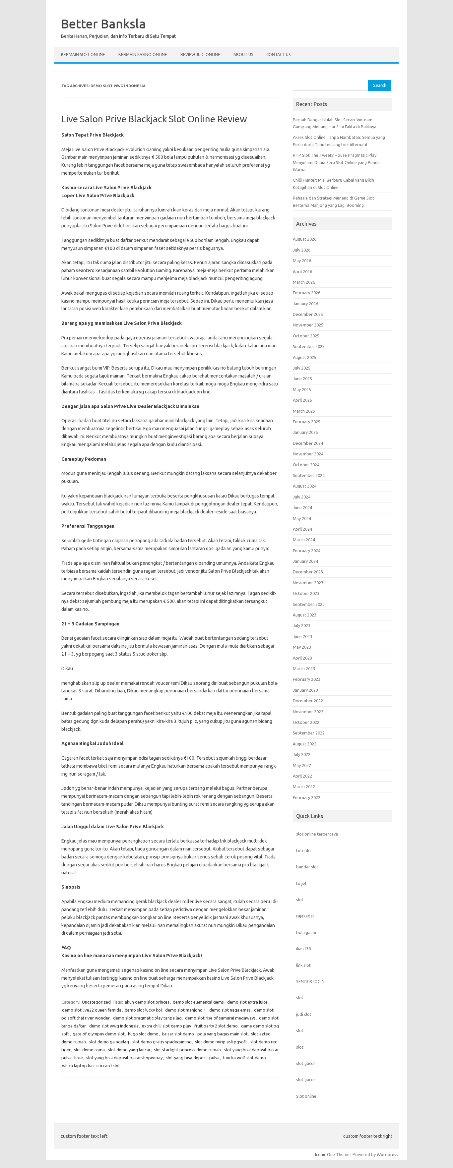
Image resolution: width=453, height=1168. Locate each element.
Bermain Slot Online (83, 54)
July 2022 (301, 754)
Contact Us (278, 54)
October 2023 (306, 593)
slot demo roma (89, 1049)
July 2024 (301, 497)
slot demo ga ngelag (109, 1041)
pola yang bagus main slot (222, 1033)
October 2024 (306, 464)
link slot (303, 965)
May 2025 (302, 389)
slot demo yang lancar (129, 1049)
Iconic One (325, 1154)
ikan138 (303, 948)
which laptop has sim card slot (91, 1065)
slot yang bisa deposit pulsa (193, 1057)
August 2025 (304, 357)
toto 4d (303, 850)
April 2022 (302, 776)
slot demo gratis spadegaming (162, 1041)
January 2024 (305, 561)
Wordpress (387, 1154)
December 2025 (308, 314)
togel (301, 883)
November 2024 (308, 453)
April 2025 (302, 400)
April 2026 (302, 271)
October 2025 (306, 335)
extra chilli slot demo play (166, 1025)
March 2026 (304, 282)
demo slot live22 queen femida (91, 1010)
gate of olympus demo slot (99, 1033)
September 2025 (309, 346)
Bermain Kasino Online (142, 54)
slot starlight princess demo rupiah (187, 1049)
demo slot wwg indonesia (114, 1025)
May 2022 (302, 765)
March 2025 (304, 411)
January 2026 (305, 303)
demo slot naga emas (230, 1010)
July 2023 (301, 625)
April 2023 (302, 658)
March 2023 (304, 668)
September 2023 (309, 604)
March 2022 (304, 786)
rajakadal (305, 915)
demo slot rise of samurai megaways (220, 1018)
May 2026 (302, 260)
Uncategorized (96, 1002)
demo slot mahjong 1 (185, 1010)
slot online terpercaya (317, 834)
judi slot (303, 1014)
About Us (243, 54)
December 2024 (308, 443)
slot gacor (305, 1063)
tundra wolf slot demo (244, 1057)
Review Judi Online (200, 54)
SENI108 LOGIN (310, 981)
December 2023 (308, 571)
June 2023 (302, 636)
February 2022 (306, 797)
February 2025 (306, 421)
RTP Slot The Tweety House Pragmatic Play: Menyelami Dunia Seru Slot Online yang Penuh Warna (336, 162)
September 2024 (309, 475)
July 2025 (301, 368)
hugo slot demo (143, 1033)
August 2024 (304, 486)
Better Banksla (103, 23)
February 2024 (306, 550)
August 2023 (304, 615)
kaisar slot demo (178, 1033)
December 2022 (308, 700)
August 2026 (304, 239)
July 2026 (301, 250)
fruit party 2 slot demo (216, 1025)
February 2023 (306, 679)
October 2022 (306, 722)
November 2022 (308, 711)
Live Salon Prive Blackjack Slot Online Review (154, 119)
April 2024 (302, 529)
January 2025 (305, 432)
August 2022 (304, 743)
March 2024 (304, 539)
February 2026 (306, 292)
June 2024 (302, 507)
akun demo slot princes (147, 1002)
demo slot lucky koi (143, 1010)
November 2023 (308, 582)
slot (299, 899)
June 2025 (302, 378)
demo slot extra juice (247, 1002)
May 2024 (302, 518)
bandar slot (307, 866)
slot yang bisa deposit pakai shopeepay (124, 1057)
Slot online (306, 1096)
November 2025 (308, 324)
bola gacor (306, 932)
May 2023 (302, 647)
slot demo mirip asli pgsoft (221, 1041)
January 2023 (305, 690)
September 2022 (309, 732)
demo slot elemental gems (198, 1002)
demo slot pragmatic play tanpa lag (147, 1018)
